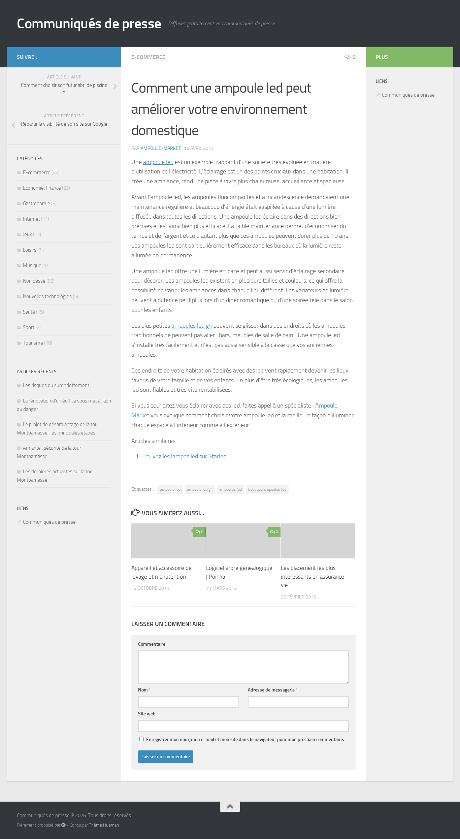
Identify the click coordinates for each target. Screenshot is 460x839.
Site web (147, 714)
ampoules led (230, 489)
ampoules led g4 (191, 325)
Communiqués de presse (89, 23)
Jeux (27, 234)
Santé (29, 312)
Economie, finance (42, 188)
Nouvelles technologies (47, 296)
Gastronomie (36, 203)
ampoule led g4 (200, 489)
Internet (31, 219)
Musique (32, 265)
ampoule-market (161, 148)
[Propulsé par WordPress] (63, 825)
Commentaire (151, 644)
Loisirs (29, 250)
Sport (28, 327)
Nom (144, 690)
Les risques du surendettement (56, 385)
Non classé (34, 281)
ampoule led (158, 162)
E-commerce (148, 57)
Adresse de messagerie (273, 690)
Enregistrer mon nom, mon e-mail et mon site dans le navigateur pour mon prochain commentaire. (245, 739)
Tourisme (33, 343)
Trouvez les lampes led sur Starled (183, 456)
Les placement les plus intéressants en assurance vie (312, 576)
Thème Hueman (104, 825)
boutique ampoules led (267, 489)
